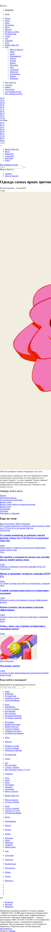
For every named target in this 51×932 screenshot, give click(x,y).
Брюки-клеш (5, 507)
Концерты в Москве (13, 750)
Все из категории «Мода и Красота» (15, 524)
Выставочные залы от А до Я (17, 770)
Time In (13, 58)
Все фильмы (10, 711)
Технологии (15, 74)
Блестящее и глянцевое (9, 513)
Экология (14, 72)
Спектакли (9, 156)
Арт (6, 38)
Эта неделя (9, 89)
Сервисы (9, 845)
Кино (7, 23)
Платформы (5, 509)
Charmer (12, 931)
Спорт (7, 36)
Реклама (8, 904)
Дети (7, 43)
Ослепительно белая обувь (11, 500)
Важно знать (10, 847)
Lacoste (11, 673)
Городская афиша (12, 700)
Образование (15, 56)
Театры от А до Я (12, 811)
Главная (8, 174)
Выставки (9, 158)
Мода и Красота (11, 176)
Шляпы (3, 495)
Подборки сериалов (13, 718)
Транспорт (14, 69)
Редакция (9, 902)
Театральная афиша (13, 813)
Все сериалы (10, 713)
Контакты (14, 78)
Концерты (9, 154)
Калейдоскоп (10, 864)
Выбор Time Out (12, 45)
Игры (12, 54)
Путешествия (10, 34)
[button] (1, 145)
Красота (8, 29)
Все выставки (11, 765)
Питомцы (14, 65)
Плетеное (4, 511)
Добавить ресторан (13, 731)
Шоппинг (9, 842)
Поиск (7, 18)
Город (7, 21)
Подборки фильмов (13, 716)
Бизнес (13, 63)
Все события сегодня (9, 165)
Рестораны (9, 25)
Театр (12, 52)
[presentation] (1, 142)
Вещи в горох (6, 502)
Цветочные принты (8, 498)
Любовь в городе (12, 698)
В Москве (9, 694)
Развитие (9, 787)
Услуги (8, 876)
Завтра (8, 87)
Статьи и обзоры (12, 709)
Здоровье (9, 41)
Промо (13, 76)
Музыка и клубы (12, 32)
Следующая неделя (13, 92)
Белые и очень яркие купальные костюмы (17, 504)
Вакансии (9, 907)
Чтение (13, 61)
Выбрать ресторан (12, 724)
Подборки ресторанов (14, 733)
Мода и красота (16, 49)
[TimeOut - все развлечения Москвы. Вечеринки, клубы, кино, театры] (5, 3)
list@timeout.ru (6, 929)
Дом (11, 67)
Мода (7, 27)
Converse (3, 673)
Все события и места (13, 94)
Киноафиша (10, 707)
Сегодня (8, 85)
